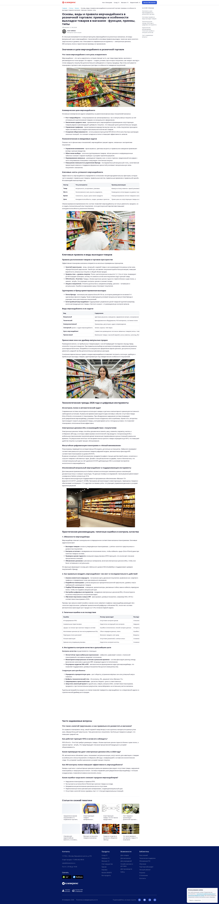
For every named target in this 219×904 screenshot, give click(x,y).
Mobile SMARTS (107, 873)
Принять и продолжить (195, 900)
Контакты (142, 878)
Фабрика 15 (105, 858)
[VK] (139, 900)
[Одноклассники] (155, 900)
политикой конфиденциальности (206, 894)
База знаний (143, 855)
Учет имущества (107, 864)
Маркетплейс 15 (135, 2)
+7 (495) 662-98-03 (78, 860)
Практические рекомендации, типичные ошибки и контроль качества (148, 30)
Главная (64, 8)
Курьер (104, 867)
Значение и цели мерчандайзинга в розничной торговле (148, 12)
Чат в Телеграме (107, 2)
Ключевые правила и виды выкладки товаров (149, 17)
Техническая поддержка (147, 858)
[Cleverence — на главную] (69, 2)
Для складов (125, 855)
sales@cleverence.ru (68, 863)
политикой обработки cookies (196, 895)
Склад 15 (116, 2)
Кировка (104, 870)
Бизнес (77, 8)
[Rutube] (145, 900)
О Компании (143, 875)
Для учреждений (126, 861)
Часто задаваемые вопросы (147, 36)
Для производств (126, 869)
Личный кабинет (145, 870)
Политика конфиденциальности (87, 900)
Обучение (142, 864)
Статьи (71, 8)
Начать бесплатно (149, 2)
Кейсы (123, 872)
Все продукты (106, 875)
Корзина (142, 873)
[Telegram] (150, 900)
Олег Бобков (71, 30)
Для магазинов (126, 858)
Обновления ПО (144, 861)
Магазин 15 (124, 2)
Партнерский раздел (146, 867)
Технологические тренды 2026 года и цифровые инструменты (149, 23)
